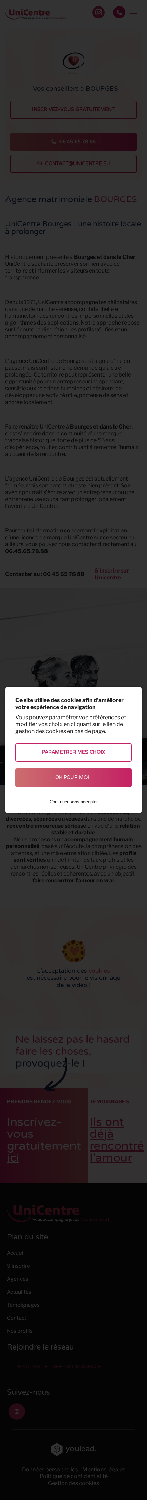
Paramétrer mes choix (73, 752)
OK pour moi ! (73, 777)
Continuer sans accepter (74, 801)
